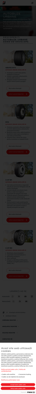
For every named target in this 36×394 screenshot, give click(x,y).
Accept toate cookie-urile (18, 384)
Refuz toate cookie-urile (18, 388)
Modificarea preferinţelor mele (10, 380)
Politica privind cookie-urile (9, 369)
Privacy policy (29, 380)
